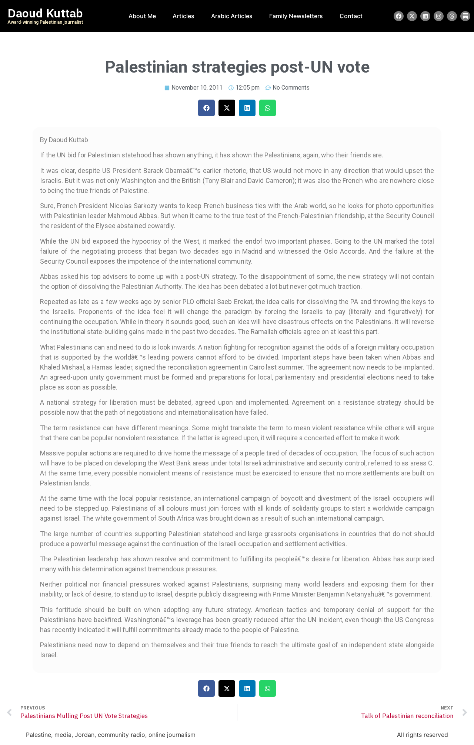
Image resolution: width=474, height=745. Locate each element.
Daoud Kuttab (45, 13)
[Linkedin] (425, 16)
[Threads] (452, 16)
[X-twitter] (412, 16)
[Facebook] (399, 16)
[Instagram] (439, 16)
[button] (206, 108)
